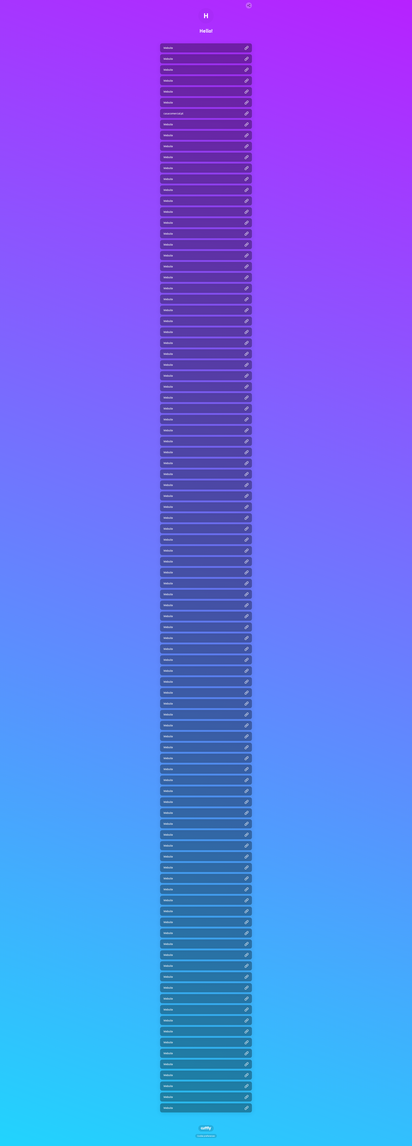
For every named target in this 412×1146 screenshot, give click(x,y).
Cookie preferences (206, 1136)
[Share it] (249, 5)
